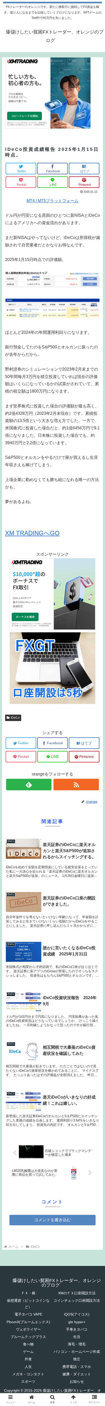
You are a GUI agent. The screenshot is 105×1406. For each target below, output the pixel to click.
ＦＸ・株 (28, 1293)
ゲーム (28, 1352)
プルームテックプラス (28, 1337)
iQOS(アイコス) (76, 1314)
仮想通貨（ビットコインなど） (28, 1303)
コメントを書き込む (52, 1220)
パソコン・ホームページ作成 (77, 1352)
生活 (76, 1337)
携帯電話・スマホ (76, 1367)
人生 (28, 1367)
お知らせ (77, 1381)
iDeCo (15, 717)
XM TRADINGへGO (32, 533)
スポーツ (28, 1381)
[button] (94, 800)
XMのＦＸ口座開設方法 (77, 1293)
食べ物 (28, 1344)
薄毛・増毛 (77, 1344)
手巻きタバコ (76, 1329)
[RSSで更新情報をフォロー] (76, 784)
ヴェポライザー (28, 1329)
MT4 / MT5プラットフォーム (52, 201)
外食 (28, 1359)
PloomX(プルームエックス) (28, 1322)
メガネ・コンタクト (28, 1374)
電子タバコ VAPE (28, 1314)
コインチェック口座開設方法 (77, 1300)
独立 (76, 1359)
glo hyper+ (76, 1322)
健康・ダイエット (76, 1374)
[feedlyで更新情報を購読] (29, 784)
